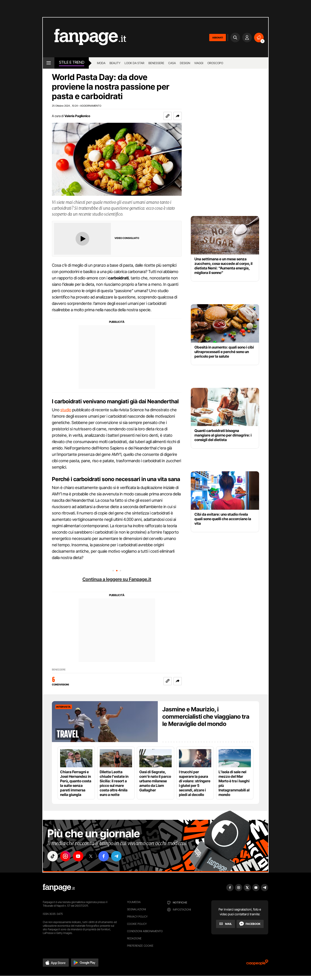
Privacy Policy (137, 916)
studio (65, 409)
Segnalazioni (136, 909)
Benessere (156, 63)
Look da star (134, 63)
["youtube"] (78, 856)
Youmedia (134, 902)
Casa (172, 63)
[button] (177, 116)
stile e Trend (71, 62)
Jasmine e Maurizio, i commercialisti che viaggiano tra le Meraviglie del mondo (205, 716)
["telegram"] (116, 856)
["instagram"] (65, 856)
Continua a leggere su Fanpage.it (116, 579)
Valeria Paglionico (77, 116)
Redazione (134, 938)
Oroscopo (215, 63)
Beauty (115, 63)
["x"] (91, 856)
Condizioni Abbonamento (145, 931)
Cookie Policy (137, 924)
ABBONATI (217, 37)
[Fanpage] (59, 887)
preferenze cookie (140, 945)
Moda (101, 63)
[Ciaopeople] (257, 964)
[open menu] (48, 63)
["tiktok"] (52, 856)
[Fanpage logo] (84, 37)
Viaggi (198, 63)
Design (185, 63)
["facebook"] (103, 856)
